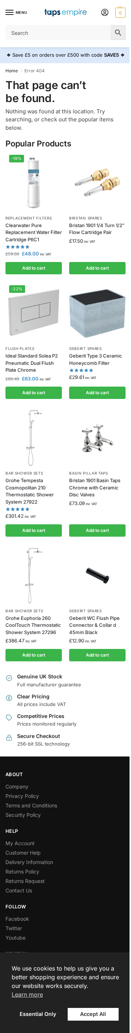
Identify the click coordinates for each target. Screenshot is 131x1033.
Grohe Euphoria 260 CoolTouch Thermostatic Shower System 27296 (33, 625)
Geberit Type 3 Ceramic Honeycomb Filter (95, 359)
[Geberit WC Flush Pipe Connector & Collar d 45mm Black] (97, 576)
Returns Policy (22, 871)
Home (11, 70)
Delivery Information (29, 862)
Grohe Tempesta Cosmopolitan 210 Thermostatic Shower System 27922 (29, 491)
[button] (120, 13)
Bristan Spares (85, 218)
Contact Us (18, 890)
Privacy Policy (22, 796)
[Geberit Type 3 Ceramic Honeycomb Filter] (97, 313)
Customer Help (23, 853)
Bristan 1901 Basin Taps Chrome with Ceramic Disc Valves (94, 487)
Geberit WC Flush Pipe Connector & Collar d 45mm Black (94, 625)
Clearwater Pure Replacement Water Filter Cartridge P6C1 (33, 232)
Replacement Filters (28, 218)
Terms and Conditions (31, 805)
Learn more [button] (27, 994)
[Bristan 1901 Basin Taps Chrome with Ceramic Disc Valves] (97, 438)
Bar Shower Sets (24, 473)
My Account (20, 843)
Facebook (17, 919)
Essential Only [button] (38, 1014)
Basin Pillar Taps (88, 473)
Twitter (13, 928)
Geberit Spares (85, 348)
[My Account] (104, 13)
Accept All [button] (93, 1014)
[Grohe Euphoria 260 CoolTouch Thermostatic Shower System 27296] (33, 576)
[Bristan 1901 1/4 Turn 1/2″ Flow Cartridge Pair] (97, 183)
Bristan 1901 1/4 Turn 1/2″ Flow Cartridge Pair (96, 228)
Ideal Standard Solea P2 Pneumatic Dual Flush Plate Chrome (31, 363)
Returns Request (25, 881)
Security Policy (23, 815)
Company (16, 786)
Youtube (15, 938)
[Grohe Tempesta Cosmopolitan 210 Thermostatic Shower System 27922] (33, 438)
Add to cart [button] (33, 268)
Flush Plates (19, 348)
